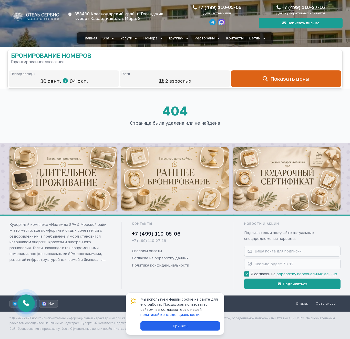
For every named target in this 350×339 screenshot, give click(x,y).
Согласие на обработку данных (160, 258)
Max (51, 303)
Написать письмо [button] (303, 23)
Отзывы (302, 303)
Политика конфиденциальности (160, 265)
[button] (63, 179)
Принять (180, 326)
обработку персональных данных (306, 274)
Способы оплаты (147, 251)
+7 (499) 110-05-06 (219, 7)
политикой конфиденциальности (169, 314)
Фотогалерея (326, 303)
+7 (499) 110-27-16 (303, 7)
